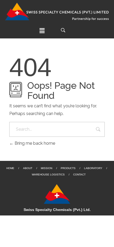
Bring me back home (34, 143)
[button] (42, 31)
